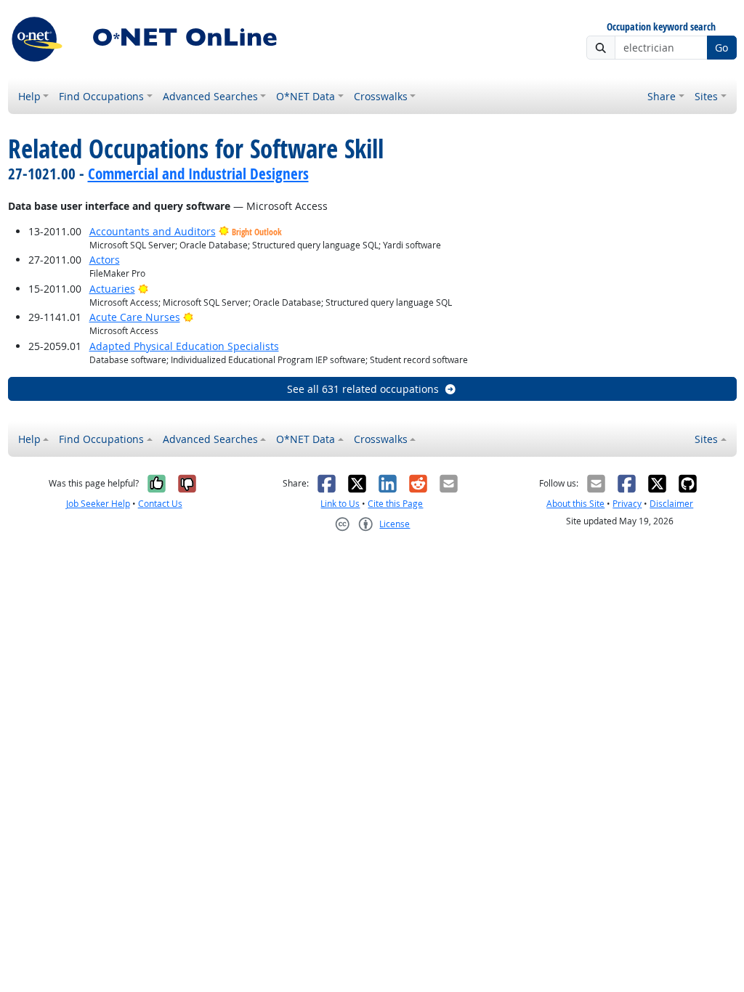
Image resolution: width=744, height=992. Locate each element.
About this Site (575, 503)
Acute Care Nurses (134, 317)
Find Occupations (101, 96)
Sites (706, 96)
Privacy (627, 503)
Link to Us (340, 503)
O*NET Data (305, 96)
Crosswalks (381, 96)
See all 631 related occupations (363, 389)
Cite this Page (395, 503)
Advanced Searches (210, 96)
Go (721, 47)
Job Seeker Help (98, 503)
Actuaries (112, 289)
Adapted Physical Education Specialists (184, 346)
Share (661, 96)
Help (29, 96)
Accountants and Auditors (152, 231)
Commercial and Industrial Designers (198, 173)
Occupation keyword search (661, 27)
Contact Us (160, 503)
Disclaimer (671, 503)
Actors (104, 260)
